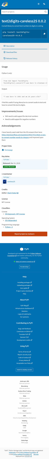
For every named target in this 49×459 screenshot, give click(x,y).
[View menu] (38, 4)
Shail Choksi (11, 193)
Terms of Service (23, 352)
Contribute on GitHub (24, 331)
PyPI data (6, 160)
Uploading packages (23, 285)
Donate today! (24, 267)
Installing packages (23, 282)
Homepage (9, 150)
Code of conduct (23, 357)
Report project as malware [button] (24, 234)
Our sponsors (24, 317)
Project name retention (23, 291)
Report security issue (24, 355)
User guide (23, 288)
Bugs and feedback (24, 329)
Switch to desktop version (24, 370)
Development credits (23, 340)
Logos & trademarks (24, 314)
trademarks (12, 452)
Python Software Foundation (27, 452)
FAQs (24, 294)
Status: (24, 262)
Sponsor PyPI (24, 337)
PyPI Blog (24, 305)
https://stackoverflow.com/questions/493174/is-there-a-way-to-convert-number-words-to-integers (24, 136)
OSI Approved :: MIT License (15, 214)
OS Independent (11, 220)
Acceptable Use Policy (24, 363)
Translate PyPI (23, 334)
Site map (36, 454)
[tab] (24, 46)
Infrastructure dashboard (23, 308)
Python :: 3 (9, 227)
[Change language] (44, 4)
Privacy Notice (23, 360)
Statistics (25, 311)
